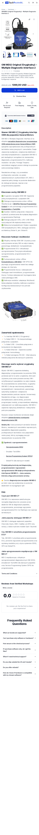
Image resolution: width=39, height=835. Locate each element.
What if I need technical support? (14, 657)
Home (3, 9)
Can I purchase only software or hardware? (18, 638)
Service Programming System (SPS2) (19, 456)
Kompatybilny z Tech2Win (11, 209)
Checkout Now (21, 96)
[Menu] (3, 3)
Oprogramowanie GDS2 (14, 447)
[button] (19, 34)
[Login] (33, 3)
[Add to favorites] (34, 19)
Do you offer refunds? (11, 667)
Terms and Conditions (9, 574)
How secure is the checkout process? (16, 643)
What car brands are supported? (14, 633)
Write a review (7, 588)
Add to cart (21, 90)
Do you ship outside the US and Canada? (17, 662)
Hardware (11, 9)
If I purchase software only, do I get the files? (17, 650)
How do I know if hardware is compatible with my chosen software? (17, 674)
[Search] (29, 3)
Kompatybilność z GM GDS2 (12, 262)
